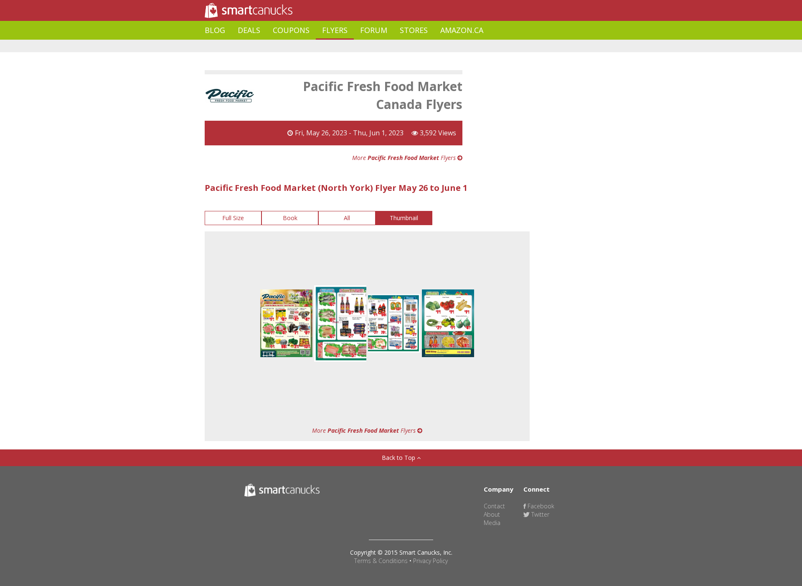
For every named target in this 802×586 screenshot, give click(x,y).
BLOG (215, 30)
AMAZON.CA (461, 30)
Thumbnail (404, 218)
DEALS (249, 30)
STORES (414, 30)
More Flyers (404, 158)
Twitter (539, 514)
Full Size (233, 218)
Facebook (540, 506)
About (492, 514)
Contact (494, 506)
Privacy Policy (430, 561)
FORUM (373, 30)
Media (492, 523)
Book (290, 218)
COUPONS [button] (291, 30)
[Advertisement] (357, 46)
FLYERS (335, 30)
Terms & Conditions (381, 561)
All (347, 218)
